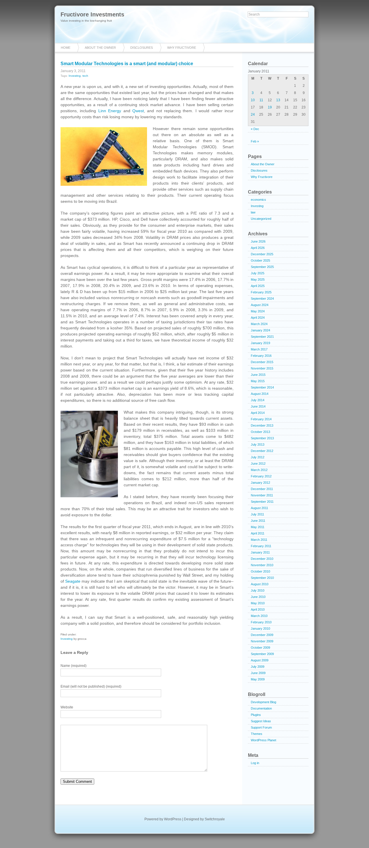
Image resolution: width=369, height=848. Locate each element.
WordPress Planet (263, 740)
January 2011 (260, 552)
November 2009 (262, 641)
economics (258, 199)
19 (270, 107)
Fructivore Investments (92, 14)
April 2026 (258, 247)
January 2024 (260, 330)
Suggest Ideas (261, 721)
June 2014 (258, 406)
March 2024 (259, 324)
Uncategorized (261, 218)
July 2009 (257, 666)
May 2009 (258, 679)
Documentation (261, 708)
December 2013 (262, 425)
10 (253, 100)
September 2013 (262, 438)
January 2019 (260, 343)
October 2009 (260, 647)
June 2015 (258, 374)
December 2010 (262, 558)
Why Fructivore (181, 47)
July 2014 (257, 400)
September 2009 (262, 654)
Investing (75, 75)
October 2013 (260, 432)
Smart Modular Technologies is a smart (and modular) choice (127, 63)
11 (261, 100)
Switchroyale (215, 819)
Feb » (255, 141)
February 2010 (261, 622)
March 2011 (259, 539)
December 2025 (262, 254)
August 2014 (259, 393)
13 (278, 100)
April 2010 (258, 609)
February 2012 (261, 476)
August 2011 (259, 508)
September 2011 (262, 501)
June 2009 (258, 673)
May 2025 (258, 279)
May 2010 (258, 603)
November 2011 (262, 495)
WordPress (172, 819)
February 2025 (261, 292)
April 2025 (258, 286)
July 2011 (257, 514)
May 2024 (258, 311)
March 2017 (259, 349)
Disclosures (141, 47)
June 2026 (258, 241)
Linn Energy (109, 110)
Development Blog (263, 702)
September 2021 (262, 336)
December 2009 (262, 635)
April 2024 (258, 317)
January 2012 (260, 482)
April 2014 (258, 412)
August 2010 (259, 584)
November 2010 (262, 565)
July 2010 (257, 590)
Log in (255, 763)
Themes (256, 734)
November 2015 (262, 368)
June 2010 (258, 597)
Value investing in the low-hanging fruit (86, 20)
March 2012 (259, 470)
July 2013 (257, 444)
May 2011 (257, 527)
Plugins (256, 714)
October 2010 (260, 571)
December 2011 (262, 489)
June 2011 (258, 520)
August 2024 (259, 305)
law (253, 212)
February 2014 (261, 419)
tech (85, 75)
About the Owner (100, 47)
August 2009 (259, 660)
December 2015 (262, 362)
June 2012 (258, 463)
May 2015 (258, 381)
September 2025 (262, 267)
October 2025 (260, 260)
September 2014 (262, 387)
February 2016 (261, 355)
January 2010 (260, 628)
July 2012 (257, 457)
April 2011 (257, 533)
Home (65, 47)
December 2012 (262, 451)
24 (253, 114)
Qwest (138, 110)
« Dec (255, 129)
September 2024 (262, 298)
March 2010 (259, 616)
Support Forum (261, 727)
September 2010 (262, 577)
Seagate (72, 581)
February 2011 (261, 546)
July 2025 (257, 273)
